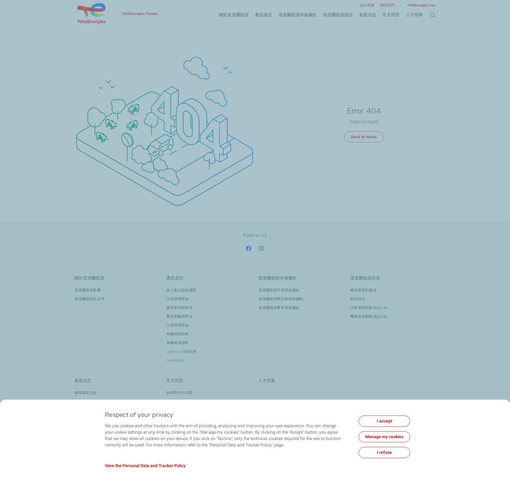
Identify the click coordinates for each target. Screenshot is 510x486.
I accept (384, 421)
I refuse (384, 452)
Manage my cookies (384, 436)
